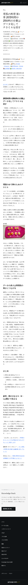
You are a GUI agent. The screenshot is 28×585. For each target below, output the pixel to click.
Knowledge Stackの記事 (7, 562)
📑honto (20, 66)
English (10, 573)
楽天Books (15, 66)
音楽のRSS (4, 554)
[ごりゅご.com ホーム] (7, 2)
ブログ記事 (4, 536)
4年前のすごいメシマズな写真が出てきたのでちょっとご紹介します (13, 440)
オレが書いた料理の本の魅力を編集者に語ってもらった (14, 449)
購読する (4, 565)
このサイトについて (6, 529)
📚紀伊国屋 (6, 68)
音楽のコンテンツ (6, 547)
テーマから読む (5, 525)
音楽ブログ (4, 551)
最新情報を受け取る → (8, 508)
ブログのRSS (5, 540)
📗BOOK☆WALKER (16, 68)
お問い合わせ (4, 573)
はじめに (5, 84)
